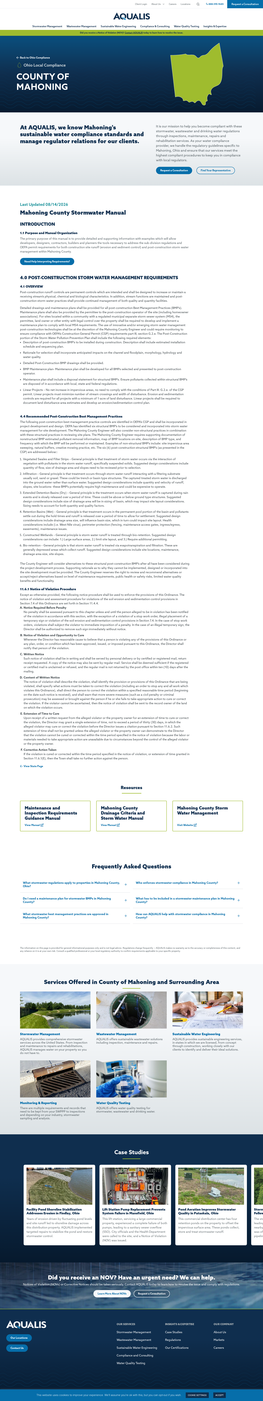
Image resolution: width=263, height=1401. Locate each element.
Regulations (173, 1340)
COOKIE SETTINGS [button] (197, 1395)
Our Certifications (177, 1347)
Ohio (32, 57)
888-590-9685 (216, 4)
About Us (156, 4)
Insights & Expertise (215, 26)
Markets (219, 1340)
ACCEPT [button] (219, 1395)
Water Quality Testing (186, 26)
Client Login (141, 4)
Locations (185, 4)
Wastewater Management (81, 26)
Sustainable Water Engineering (118, 26)
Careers (172, 4)
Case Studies (173, 1332)
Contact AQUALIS (134, 32)
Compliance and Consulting (135, 1355)
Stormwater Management (47, 26)
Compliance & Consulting (155, 26)
